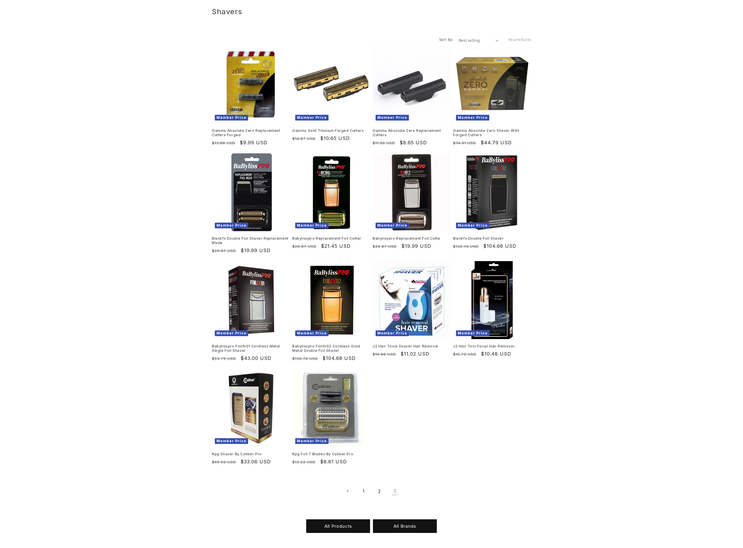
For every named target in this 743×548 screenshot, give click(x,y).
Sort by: (446, 39)
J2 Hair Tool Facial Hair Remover (484, 346)
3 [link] (395, 491)
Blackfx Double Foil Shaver (478, 238)
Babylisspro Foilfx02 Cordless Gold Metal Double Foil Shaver (326, 348)
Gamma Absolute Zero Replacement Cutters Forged (246, 132)
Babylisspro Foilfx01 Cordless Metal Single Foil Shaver (246, 348)
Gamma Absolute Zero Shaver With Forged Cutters (486, 132)
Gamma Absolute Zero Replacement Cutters (407, 132)
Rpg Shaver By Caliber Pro (237, 454)
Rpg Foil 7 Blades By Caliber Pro (322, 454)
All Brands (405, 526)
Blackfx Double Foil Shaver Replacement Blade (250, 240)
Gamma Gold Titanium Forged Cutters (328, 130)
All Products (338, 526)
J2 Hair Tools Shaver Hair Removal (405, 346)
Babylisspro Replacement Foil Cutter (326, 238)
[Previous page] (348, 491)
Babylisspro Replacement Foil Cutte (406, 238)
